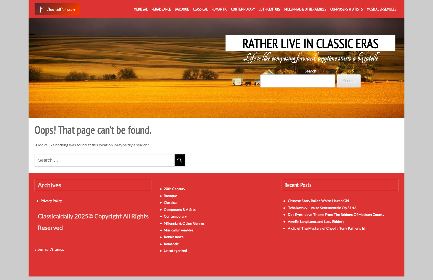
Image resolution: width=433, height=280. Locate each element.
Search (310, 70)
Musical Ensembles (381, 9)
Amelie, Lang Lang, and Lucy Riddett (316, 221)
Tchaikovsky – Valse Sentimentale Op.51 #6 (322, 208)
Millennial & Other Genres (305, 9)
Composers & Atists (346, 9)
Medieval (141, 9)
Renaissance (161, 9)
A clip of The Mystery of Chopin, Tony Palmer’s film (327, 228)
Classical (200, 9)
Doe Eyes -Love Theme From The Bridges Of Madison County (336, 214)
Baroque (182, 9)
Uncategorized (175, 250)
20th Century (269, 9)
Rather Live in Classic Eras (311, 43)
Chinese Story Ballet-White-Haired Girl (318, 201)
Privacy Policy (51, 201)
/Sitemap (57, 249)
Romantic (219, 9)
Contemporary (243, 9)
